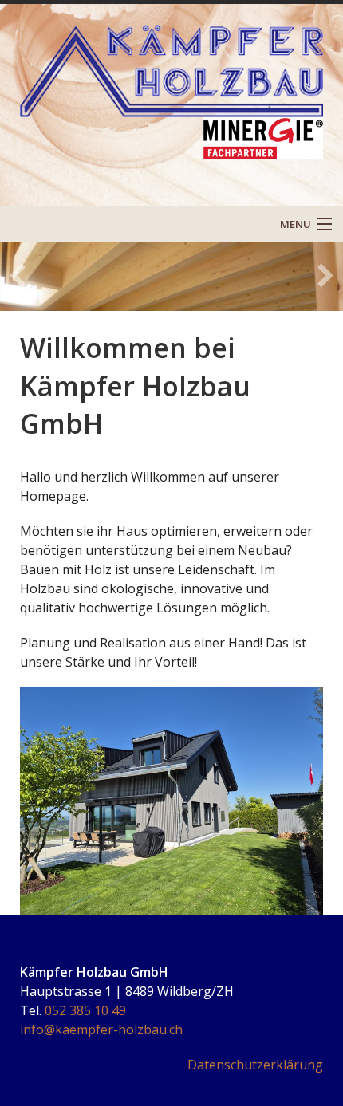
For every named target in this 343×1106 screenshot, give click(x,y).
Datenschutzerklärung (255, 1064)
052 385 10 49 (85, 1010)
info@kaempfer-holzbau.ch (101, 1029)
